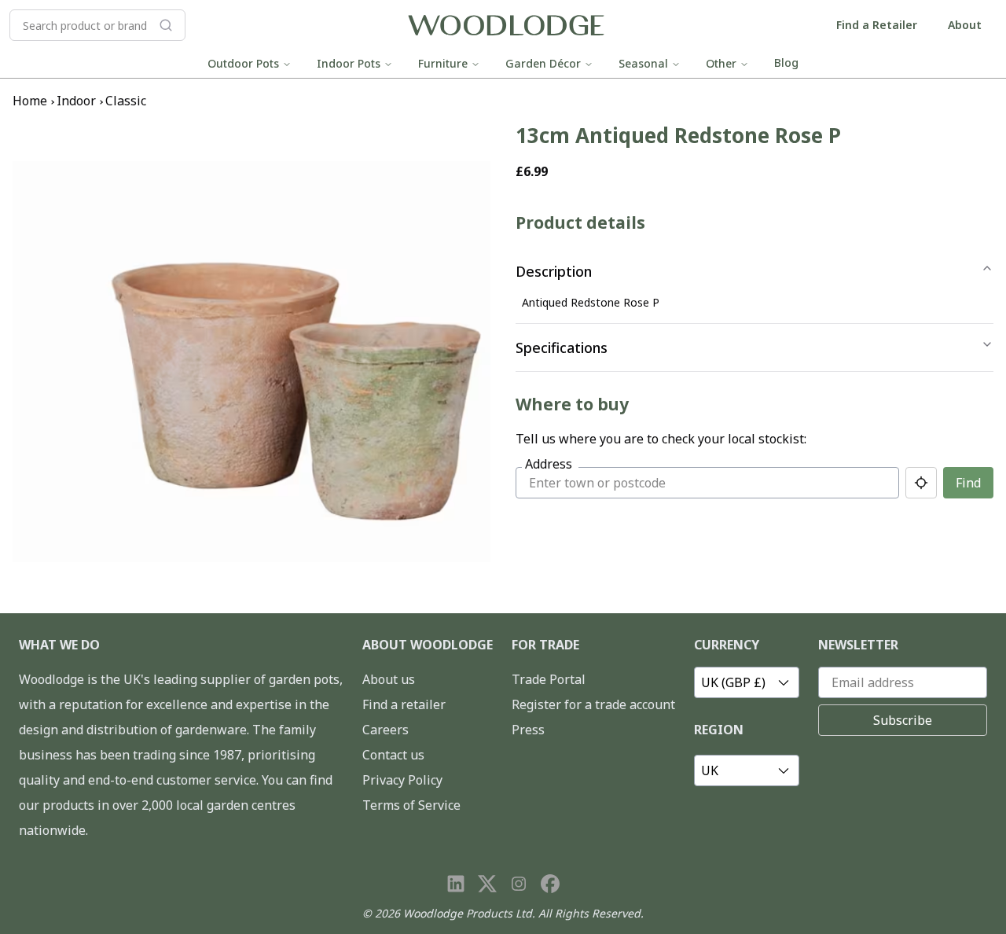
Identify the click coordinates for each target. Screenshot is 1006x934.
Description (554, 271)
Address (548, 464)
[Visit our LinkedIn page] (455, 883)
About (965, 24)
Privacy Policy (402, 780)
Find (968, 482)
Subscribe (902, 720)
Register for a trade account (593, 704)
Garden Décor (543, 63)
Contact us (393, 754)
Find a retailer (404, 704)
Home (30, 100)
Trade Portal (549, 679)
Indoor (76, 100)
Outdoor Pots (243, 63)
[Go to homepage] (506, 25)
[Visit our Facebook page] (550, 883)
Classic (125, 100)
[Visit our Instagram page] (518, 883)
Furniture (443, 63)
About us (388, 679)
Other (721, 63)
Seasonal (643, 63)
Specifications (562, 347)
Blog (786, 62)
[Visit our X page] (487, 883)
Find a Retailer (876, 24)
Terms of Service (411, 805)
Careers (385, 729)
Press (528, 729)
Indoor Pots (348, 63)
